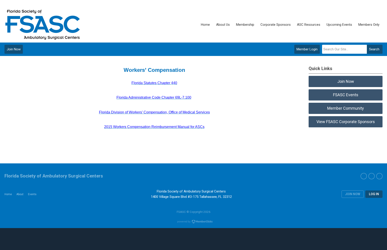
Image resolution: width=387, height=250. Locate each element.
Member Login (307, 49)
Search (374, 49)
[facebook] (364, 176)
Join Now (14, 49)
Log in (374, 194)
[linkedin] (379, 176)
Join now (352, 194)
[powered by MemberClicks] (193, 222)
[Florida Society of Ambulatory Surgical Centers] (43, 25)
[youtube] (371, 176)
